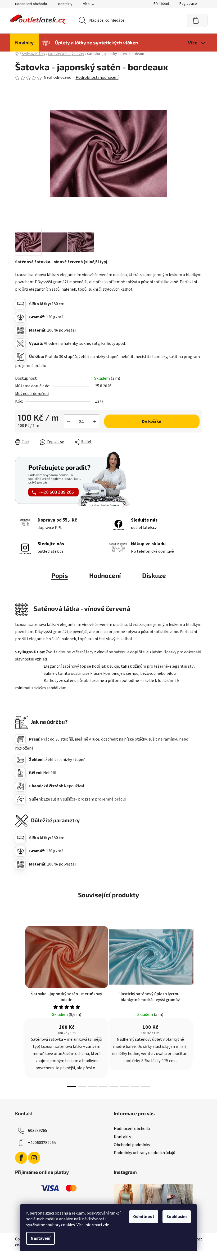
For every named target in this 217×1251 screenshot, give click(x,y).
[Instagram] (34, 1158)
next (198, 1005)
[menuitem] (24, 43)
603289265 (37, 1130)
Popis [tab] (59, 575)
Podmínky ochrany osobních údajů (144, 1153)
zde (106, 1225)
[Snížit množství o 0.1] (68, 421)
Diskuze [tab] (154, 575)
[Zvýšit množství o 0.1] (95, 421)
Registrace (188, 3)
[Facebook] (21, 1158)
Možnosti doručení (32, 394)
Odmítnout (143, 1217)
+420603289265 (42, 1143)
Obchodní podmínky (132, 1145)
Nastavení (40, 1238)
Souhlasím (176, 1217)
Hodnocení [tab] (105, 575)
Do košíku (151, 421)
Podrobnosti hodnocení (97, 77)
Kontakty (65, 4)
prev (19, 1005)
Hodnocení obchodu (31, 4)
